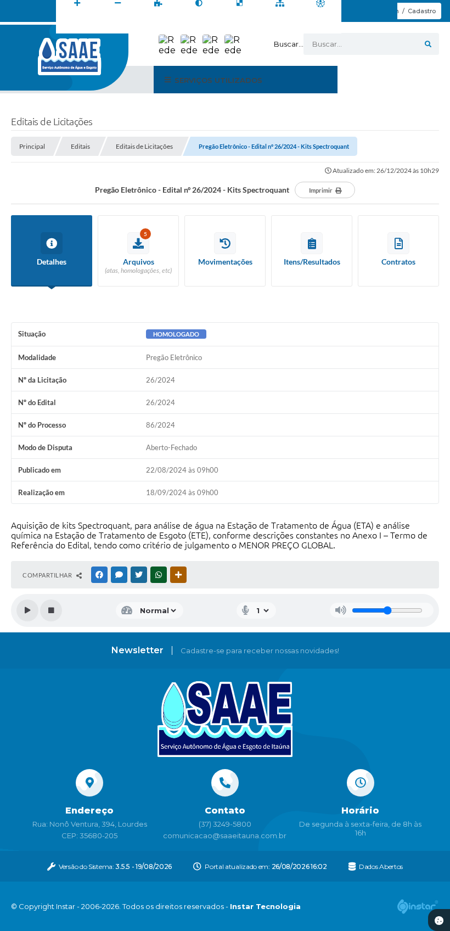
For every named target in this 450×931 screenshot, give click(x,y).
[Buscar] (428, 44)
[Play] (27, 610)
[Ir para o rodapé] (234, 26)
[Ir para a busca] (210, 26)
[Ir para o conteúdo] (161, 26)
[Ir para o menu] (185, 26)
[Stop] (51, 610)
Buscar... (288, 44)
